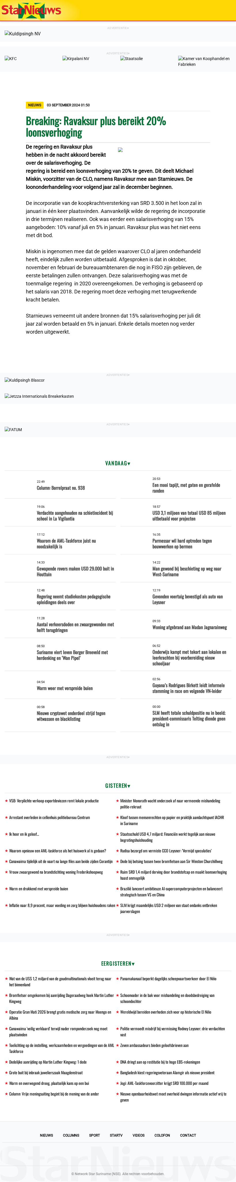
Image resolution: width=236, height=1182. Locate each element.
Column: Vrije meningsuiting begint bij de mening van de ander (54, 1094)
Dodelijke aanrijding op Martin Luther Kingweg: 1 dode (48, 1062)
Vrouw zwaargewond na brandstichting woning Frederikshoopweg (56, 872)
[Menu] (225, 10)
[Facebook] (78, 1154)
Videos (138, 1135)
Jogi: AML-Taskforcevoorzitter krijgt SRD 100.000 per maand (164, 1083)
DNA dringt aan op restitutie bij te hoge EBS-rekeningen (160, 1062)
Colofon (162, 1135)
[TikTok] (137, 1154)
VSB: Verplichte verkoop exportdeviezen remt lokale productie (54, 800)
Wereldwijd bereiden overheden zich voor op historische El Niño (165, 1012)
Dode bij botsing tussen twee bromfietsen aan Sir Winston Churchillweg (171, 861)
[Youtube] (98, 1154)
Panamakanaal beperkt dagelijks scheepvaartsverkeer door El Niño (168, 978)
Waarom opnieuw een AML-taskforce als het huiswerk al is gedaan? (57, 850)
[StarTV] (218, 11)
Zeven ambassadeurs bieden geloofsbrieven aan (154, 1045)
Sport (94, 1135)
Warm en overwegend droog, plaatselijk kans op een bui (49, 1083)
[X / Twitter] (118, 1154)
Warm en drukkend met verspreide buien (38, 888)
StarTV (116, 1135)
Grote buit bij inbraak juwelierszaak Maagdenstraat (46, 1072)
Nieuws (46, 1135)
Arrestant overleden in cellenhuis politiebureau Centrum (49, 817)
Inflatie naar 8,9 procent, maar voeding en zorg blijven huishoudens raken (62, 905)
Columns (71, 1135)
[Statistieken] (233, 1177)
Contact (188, 1135)
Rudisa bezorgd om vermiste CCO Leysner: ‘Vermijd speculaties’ (166, 850)
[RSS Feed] (157, 1154)
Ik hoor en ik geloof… (24, 834)
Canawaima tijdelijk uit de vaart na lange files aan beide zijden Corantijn (61, 861)
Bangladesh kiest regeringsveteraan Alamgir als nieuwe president (167, 1072)
